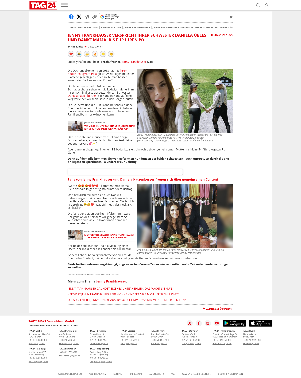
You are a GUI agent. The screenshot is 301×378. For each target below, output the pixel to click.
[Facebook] (199, 323)
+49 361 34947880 (160, 340)
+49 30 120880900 (38, 340)
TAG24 (72, 27)
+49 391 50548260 (99, 357)
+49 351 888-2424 (98, 340)
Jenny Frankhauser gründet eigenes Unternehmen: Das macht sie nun (120, 289)
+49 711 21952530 (191, 340)
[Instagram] (208, 323)
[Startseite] (43, 5)
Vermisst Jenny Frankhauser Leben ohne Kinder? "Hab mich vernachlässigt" (109, 127)
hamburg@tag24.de (38, 361)
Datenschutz (156, 374)
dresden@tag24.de (99, 343)
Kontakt (118, 374)
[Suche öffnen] (258, 5)
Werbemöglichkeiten (70, 374)
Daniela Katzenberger (82, 96)
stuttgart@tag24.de (191, 343)
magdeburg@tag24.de (101, 361)
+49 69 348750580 (222, 340)
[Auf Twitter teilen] (79, 16)
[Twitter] (190, 323)
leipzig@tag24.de (129, 343)
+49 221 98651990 (252, 340)
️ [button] (71, 54)
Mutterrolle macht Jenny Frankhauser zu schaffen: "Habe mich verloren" (109, 236)
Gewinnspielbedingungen (196, 374)
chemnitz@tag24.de (69, 343)
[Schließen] (231, 17)
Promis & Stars (111, 27)
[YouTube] (217, 323)
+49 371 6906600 (67, 340)
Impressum (136, 374)
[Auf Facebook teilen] (71, 16)
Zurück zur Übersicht (218, 308)
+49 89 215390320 (68, 352)
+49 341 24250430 (130, 340)
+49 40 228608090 (38, 357)
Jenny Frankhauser (137, 27)
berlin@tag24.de (37, 343)
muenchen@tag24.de (69, 355)
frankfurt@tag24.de (222, 343)
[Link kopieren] (94, 16)
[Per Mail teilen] (86, 16)
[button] (266, 5)
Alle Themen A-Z (97, 374)
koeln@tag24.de (251, 343)
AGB (173, 374)
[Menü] (64, 5)
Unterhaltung (88, 27)
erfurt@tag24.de (159, 343)
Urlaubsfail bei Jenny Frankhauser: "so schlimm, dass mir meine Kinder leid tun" (127, 300)
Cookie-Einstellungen (230, 374)
